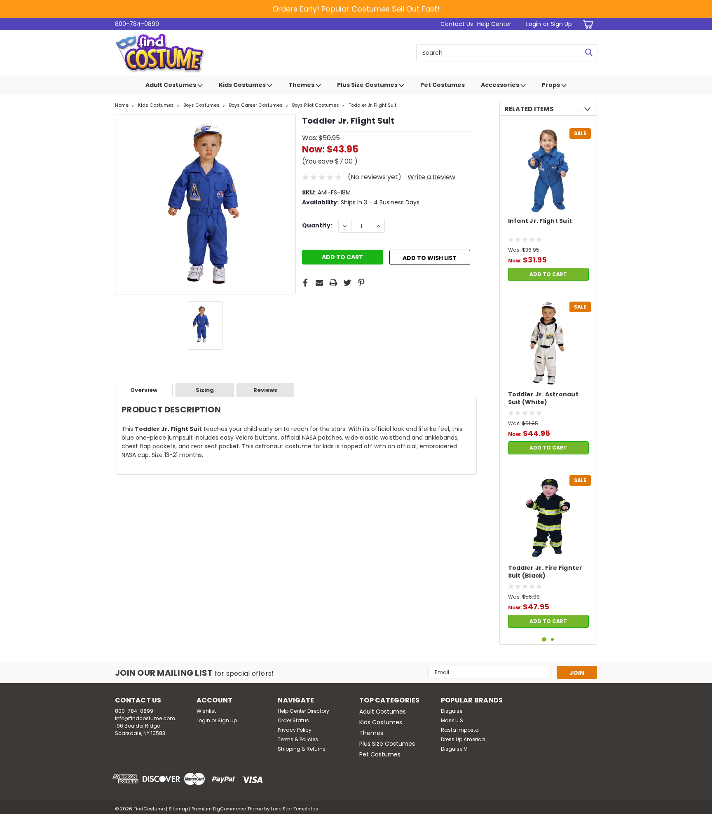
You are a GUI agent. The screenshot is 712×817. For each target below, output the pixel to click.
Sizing (205, 390)
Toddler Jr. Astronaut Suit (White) (543, 398)
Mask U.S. (452, 720)
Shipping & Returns (302, 748)
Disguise (451, 710)
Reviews (265, 390)
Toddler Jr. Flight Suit (372, 105)
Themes (302, 85)
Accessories (500, 85)
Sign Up (561, 24)
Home (122, 105)
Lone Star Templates (294, 808)
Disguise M (454, 748)
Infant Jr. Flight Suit (540, 221)
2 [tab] (552, 639)
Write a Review (431, 177)
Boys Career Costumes (256, 105)
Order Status (293, 720)
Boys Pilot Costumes (315, 105)
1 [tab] (544, 639)
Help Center (494, 24)
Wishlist (206, 710)
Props (551, 85)
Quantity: (317, 225)
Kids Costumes (243, 85)
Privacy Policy (295, 729)
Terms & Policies (298, 739)
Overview (143, 390)
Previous (579, 109)
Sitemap (178, 808)
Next (587, 109)
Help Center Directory (303, 710)
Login (533, 24)
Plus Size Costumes (368, 85)
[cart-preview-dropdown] (586, 24)
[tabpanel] (548, 203)
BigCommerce (229, 808)
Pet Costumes (442, 85)
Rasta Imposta (460, 729)
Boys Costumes (201, 105)
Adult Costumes (171, 85)
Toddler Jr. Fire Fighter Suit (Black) (545, 572)
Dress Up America (463, 739)
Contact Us (456, 24)
